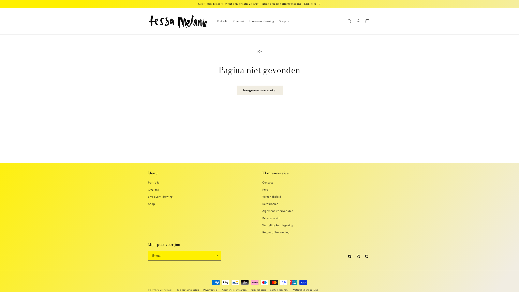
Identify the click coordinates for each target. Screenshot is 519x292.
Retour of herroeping (276, 232)
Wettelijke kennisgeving (277, 225)
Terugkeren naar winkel (260, 90)
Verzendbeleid (271, 197)
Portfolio (154, 182)
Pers (265, 189)
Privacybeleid (271, 218)
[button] (284, 21)
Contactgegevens (279, 289)
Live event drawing (160, 197)
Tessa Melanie (164, 290)
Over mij (153, 189)
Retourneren (270, 204)
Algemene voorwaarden (277, 211)
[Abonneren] (216, 256)
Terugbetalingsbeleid (188, 289)
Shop (151, 204)
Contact (267, 182)
